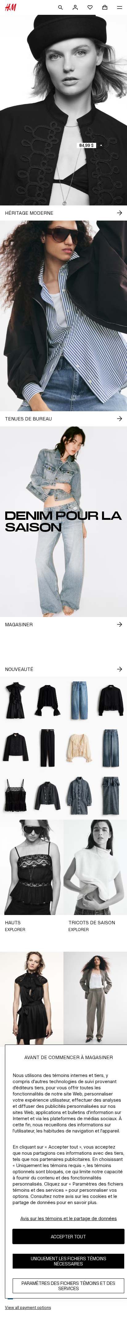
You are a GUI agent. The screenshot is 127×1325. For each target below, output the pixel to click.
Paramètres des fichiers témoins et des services (68, 1286)
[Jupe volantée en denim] (111, 796)
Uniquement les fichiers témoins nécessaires (68, 1261)
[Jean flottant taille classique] (79, 700)
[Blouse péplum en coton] (111, 700)
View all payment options (28, 1307)
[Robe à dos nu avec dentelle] (16, 700)
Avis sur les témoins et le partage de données (68, 1218)
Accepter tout (68, 1236)
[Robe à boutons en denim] (79, 796)
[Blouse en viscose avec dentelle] (47, 700)
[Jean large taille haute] (111, 748)
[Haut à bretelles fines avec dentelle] (16, 796)
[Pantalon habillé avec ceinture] (47, 748)
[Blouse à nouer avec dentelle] (79, 748)
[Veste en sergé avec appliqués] (16, 748)
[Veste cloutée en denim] (47, 796)
